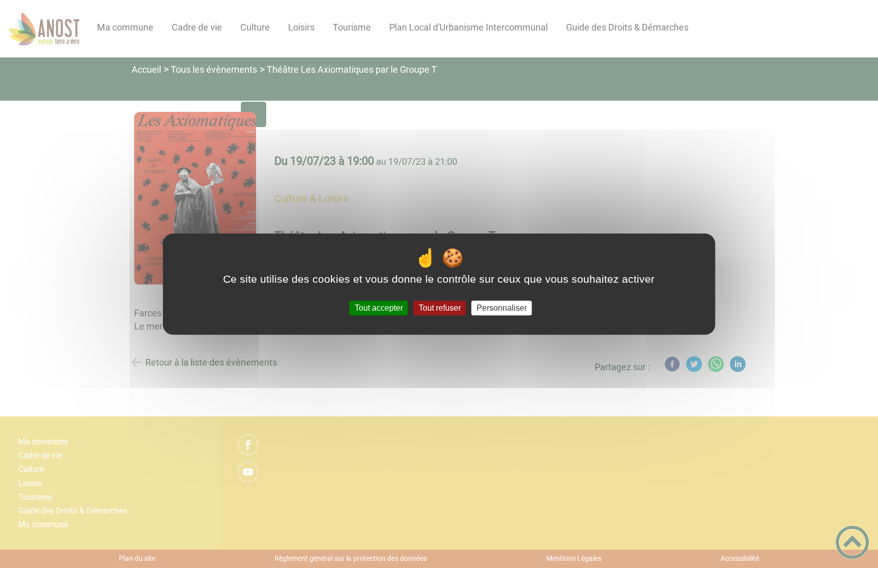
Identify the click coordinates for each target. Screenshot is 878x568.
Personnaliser (502, 308)
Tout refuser (440, 308)
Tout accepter (379, 308)
